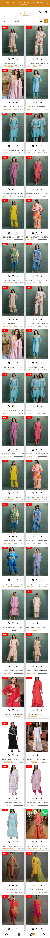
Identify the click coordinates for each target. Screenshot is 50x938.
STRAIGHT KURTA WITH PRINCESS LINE (37, 890)
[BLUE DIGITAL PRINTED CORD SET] (37, 258)
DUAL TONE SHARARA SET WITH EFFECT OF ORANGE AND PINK (37, 846)
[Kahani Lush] (25, 12)
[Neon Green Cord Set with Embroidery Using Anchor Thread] (13, 214)
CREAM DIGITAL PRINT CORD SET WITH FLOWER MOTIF (37, 64)
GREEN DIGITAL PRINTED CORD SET (13, 281)
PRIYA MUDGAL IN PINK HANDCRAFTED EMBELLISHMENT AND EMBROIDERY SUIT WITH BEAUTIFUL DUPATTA (13, 107)
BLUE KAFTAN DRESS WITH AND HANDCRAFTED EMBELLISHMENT (37, 150)
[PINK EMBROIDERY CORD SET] (13, 171)
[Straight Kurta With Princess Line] (37, 867)
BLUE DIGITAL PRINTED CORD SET (37, 281)
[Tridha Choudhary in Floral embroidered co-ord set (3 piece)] (13, 692)
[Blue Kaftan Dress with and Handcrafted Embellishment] (37, 127)
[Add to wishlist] (13, 59)
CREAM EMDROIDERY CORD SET (37, 671)
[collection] (19, 934)
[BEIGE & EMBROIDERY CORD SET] (13, 648)
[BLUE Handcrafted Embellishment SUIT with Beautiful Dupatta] (37, 84)
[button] (45, 12)
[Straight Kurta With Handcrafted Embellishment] (13, 867)
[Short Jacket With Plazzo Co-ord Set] (13, 737)
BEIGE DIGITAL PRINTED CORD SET (37, 237)
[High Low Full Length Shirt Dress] (37, 692)
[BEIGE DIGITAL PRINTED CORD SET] (37, 214)
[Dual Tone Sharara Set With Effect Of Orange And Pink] (37, 824)
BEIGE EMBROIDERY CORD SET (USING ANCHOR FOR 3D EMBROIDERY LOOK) (37, 628)
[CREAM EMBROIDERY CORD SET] (13, 41)
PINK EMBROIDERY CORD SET (13, 194)
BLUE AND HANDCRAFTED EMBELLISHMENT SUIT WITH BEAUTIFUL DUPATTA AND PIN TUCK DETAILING (13, 150)
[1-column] (41, 21)
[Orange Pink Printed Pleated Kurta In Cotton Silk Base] (37, 910)
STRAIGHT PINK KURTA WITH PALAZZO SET (37, 803)
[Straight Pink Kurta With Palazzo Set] (37, 780)
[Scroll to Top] (45, 925)
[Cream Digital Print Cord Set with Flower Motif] (37, 41)
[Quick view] (17, 59)
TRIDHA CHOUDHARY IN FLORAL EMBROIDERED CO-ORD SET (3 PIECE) (13, 714)
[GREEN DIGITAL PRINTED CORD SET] (13, 258)
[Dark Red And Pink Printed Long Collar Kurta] (13, 910)
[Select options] (9, 59)
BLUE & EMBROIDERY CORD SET (37, 584)
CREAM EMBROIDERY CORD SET (13, 64)
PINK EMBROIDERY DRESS (13, 627)
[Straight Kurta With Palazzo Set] (13, 780)
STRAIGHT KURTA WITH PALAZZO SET (12, 803)
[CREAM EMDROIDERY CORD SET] (37, 648)
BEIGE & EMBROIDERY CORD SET (13, 671)
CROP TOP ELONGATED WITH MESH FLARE (13, 846)
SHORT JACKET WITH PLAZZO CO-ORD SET (13, 760)
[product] (6, 934)
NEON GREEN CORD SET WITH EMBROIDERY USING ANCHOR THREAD (13, 237)
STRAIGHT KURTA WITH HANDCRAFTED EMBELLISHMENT (12, 890)
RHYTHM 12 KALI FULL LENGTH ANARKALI (37, 760)
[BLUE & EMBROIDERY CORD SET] (37, 561)
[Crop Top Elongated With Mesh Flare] (13, 824)
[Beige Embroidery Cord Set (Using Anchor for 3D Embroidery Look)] (37, 605)
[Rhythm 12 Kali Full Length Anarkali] (37, 737)
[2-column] (46, 21)
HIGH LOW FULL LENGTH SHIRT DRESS (37, 714)
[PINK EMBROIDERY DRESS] (13, 605)
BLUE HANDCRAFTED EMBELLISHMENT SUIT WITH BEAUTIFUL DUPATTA (37, 107)
